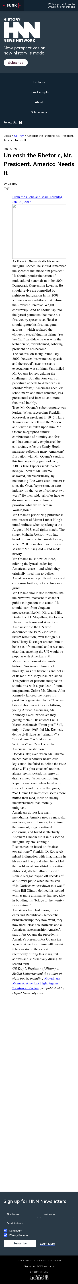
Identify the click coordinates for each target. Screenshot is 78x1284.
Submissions (39, 112)
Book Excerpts (39, 92)
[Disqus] (39, 1045)
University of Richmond (61, 6)
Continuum (15, 1230)
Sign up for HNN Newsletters (39, 1266)
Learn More (47, 1243)
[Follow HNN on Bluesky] (20, 122)
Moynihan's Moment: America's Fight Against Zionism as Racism (36, 983)
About (39, 102)
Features (39, 82)
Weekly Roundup (19, 1235)
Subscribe (15, 62)
